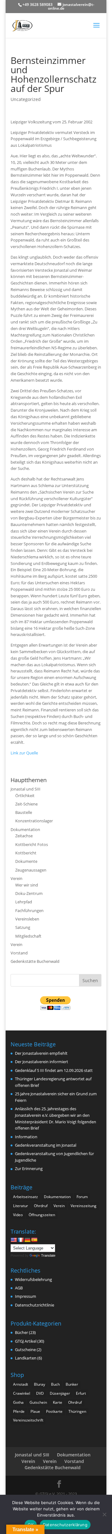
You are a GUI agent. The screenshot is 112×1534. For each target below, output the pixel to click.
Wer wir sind (26, 885)
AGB (19, 1288)
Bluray (39, 1384)
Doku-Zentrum (29, 893)
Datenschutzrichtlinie (34, 1305)
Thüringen (77, 1411)
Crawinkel (21, 1393)
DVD (40, 1393)
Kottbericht (25, 853)
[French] (20, 1239)
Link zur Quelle (24, 753)
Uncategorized (26, 99)
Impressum (25, 1296)
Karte (57, 1402)
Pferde (19, 1411)
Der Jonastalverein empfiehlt (41, 1053)
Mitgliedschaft (28, 936)
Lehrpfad (23, 902)
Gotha (18, 1402)
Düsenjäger (60, 1393)
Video (18, 1214)
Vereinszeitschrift (28, 1420)
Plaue (35, 1411)
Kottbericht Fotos (31, 844)
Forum (82, 1196)
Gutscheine (25, 1349)
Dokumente (26, 861)
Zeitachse (24, 836)
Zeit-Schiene (26, 804)
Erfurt (81, 1393)
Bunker (72, 1384)
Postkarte (54, 1411)
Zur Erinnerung (29, 1168)
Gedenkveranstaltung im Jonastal (45, 1145)
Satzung (22, 927)
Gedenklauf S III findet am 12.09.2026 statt (54, 1070)
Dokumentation (25, 829)
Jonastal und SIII (25, 789)
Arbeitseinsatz (25, 1196)
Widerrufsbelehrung (33, 1279)
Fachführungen (29, 910)
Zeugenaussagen (30, 870)
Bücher (21, 1332)
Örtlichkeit (25, 795)
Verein (16, 878)
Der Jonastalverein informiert (41, 1061)
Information (26, 1137)
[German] (27, 1239)
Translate (48, 1255)
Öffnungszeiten (42, 1214)
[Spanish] (34, 1239)
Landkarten (25, 1358)
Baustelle (23, 812)
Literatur (20, 1205)
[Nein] (104, 1514)
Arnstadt (20, 1384)
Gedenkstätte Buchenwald (35, 961)
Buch (55, 1384)
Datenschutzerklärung (65, 1524)
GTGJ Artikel (25, 1341)
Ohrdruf (41, 1205)
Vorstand (19, 953)
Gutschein (38, 1402)
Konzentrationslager (34, 821)
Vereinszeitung (83, 1205)
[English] (14, 1239)
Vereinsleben (27, 919)
